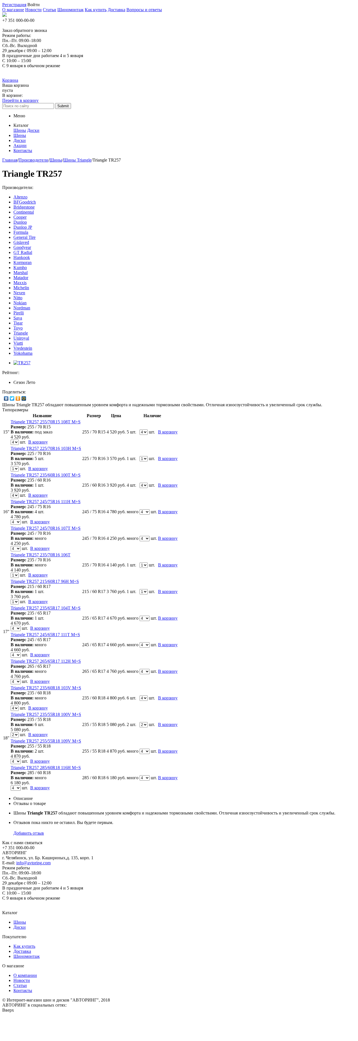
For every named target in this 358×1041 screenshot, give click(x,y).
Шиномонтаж (70, 9)
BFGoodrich (24, 202)
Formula (20, 232)
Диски (33, 130)
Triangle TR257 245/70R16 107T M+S (46, 528)
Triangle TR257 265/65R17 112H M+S (46, 661)
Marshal (20, 272)
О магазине (13, 9)
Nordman (21, 307)
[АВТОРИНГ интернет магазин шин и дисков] (4, 15)
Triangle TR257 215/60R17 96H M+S (45, 581)
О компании (25, 975)
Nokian (20, 302)
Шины (19, 130)
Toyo (18, 328)
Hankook (21, 257)
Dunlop (20, 222)
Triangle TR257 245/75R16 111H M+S (46, 501)
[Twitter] (12, 398)
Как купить (96, 9)
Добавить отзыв (28, 833)
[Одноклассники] (18, 398)
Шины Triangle (77, 160)
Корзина (10, 80)
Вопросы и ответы (144, 9)
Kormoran (22, 262)
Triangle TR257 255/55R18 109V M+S (46, 741)
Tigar (18, 323)
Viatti (18, 343)
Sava (17, 318)
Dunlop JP (22, 227)
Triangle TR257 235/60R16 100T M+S (46, 475)
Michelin (21, 287)
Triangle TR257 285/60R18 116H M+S (46, 767)
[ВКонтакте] (6, 398)
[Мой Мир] (24, 398)
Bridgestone (24, 207)
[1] (25, 372)
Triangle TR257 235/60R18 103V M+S (46, 687)
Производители (33, 160)
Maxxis (20, 282)
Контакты (22, 990)
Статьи (49, 9)
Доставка (116, 9)
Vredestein (22, 348)
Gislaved (21, 242)
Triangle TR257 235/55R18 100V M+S (46, 714)
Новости (33, 9)
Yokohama (22, 353)
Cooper (20, 217)
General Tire (24, 237)
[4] (42, 372)
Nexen (19, 292)
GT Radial (22, 252)
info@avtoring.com (33, 862)
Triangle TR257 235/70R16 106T (40, 554)
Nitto (17, 297)
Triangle (20, 333)
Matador (20, 277)
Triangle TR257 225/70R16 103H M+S (46, 448)
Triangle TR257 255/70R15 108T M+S (46, 421)
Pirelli (18, 313)
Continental (23, 212)
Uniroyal (21, 338)
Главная (9, 160)
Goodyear (22, 247)
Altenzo (20, 197)
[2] (31, 372)
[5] (48, 372)
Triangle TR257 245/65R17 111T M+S (45, 634)
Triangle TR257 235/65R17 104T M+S (46, 608)
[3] (36, 372)
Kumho (20, 267)
